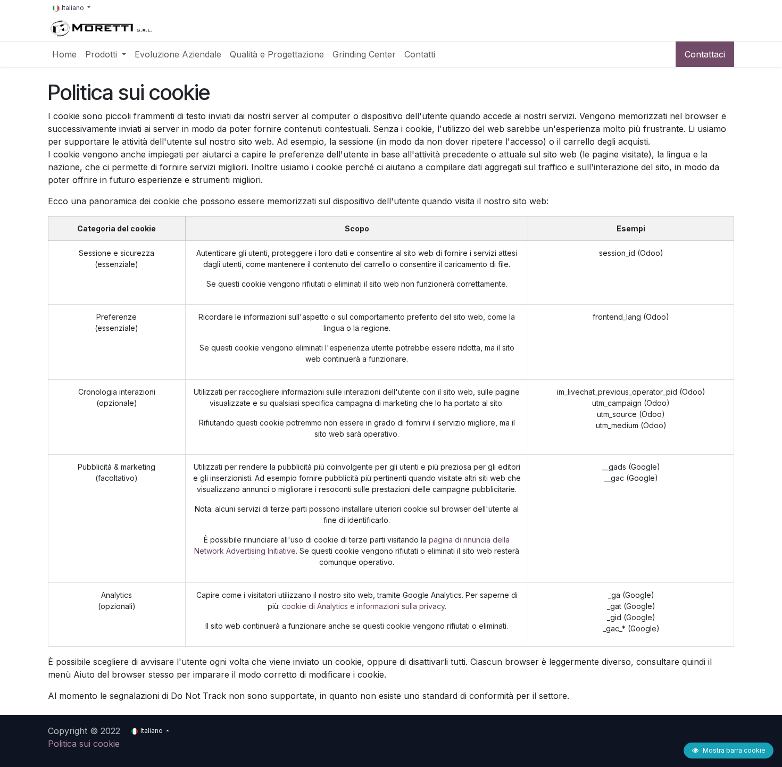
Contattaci (705, 54)
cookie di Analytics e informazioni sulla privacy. (364, 606)
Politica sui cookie (84, 743)
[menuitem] (64, 54)
